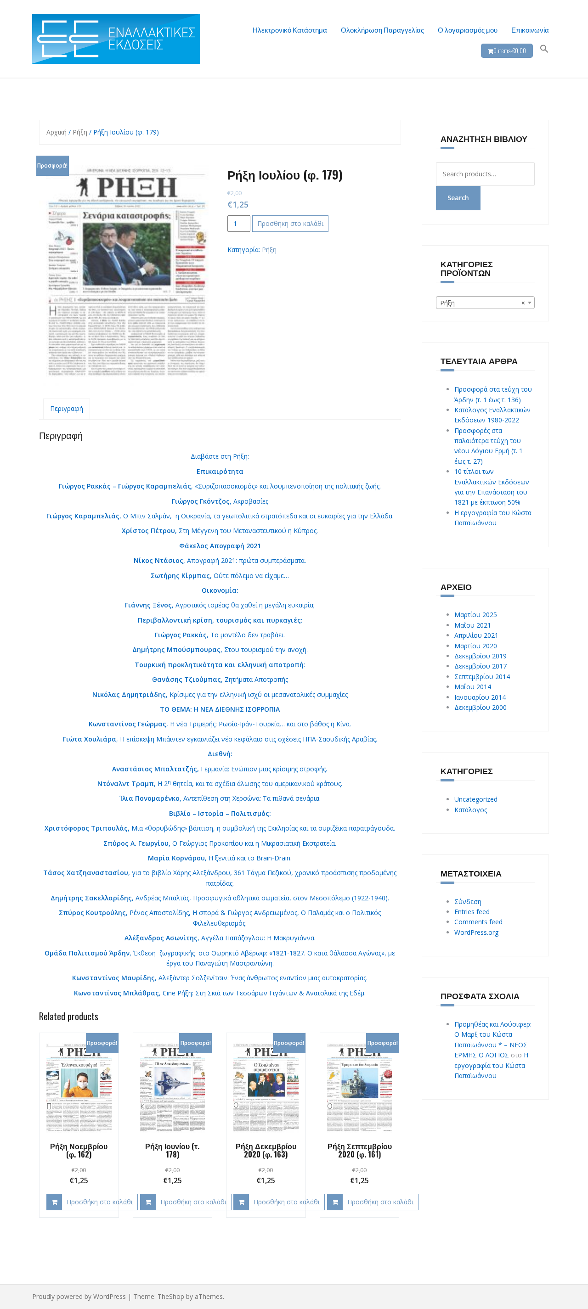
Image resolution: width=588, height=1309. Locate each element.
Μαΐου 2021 (472, 625)
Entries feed (472, 911)
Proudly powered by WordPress (79, 1296)
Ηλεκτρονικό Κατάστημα (290, 29)
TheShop (171, 1296)
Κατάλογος (470, 809)
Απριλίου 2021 (476, 635)
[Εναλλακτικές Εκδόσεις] (116, 38)
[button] (544, 49)
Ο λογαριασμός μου (468, 29)
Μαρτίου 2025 (475, 614)
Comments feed (478, 921)
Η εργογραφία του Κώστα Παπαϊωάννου (491, 1065)
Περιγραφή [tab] (66, 408)
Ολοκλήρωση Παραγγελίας (382, 29)
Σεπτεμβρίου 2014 (482, 676)
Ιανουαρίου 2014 (480, 697)
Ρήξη (80, 132)
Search (458, 197)
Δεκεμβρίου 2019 (480, 656)
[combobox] (485, 302)
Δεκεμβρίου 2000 (480, 707)
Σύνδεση (467, 901)
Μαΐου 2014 (472, 686)
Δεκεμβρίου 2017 (480, 666)
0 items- (509, 50)
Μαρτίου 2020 (475, 645)
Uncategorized (476, 799)
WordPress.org (476, 932)
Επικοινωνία (530, 29)
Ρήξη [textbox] (483, 302)
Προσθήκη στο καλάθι (290, 223)
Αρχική (56, 132)
